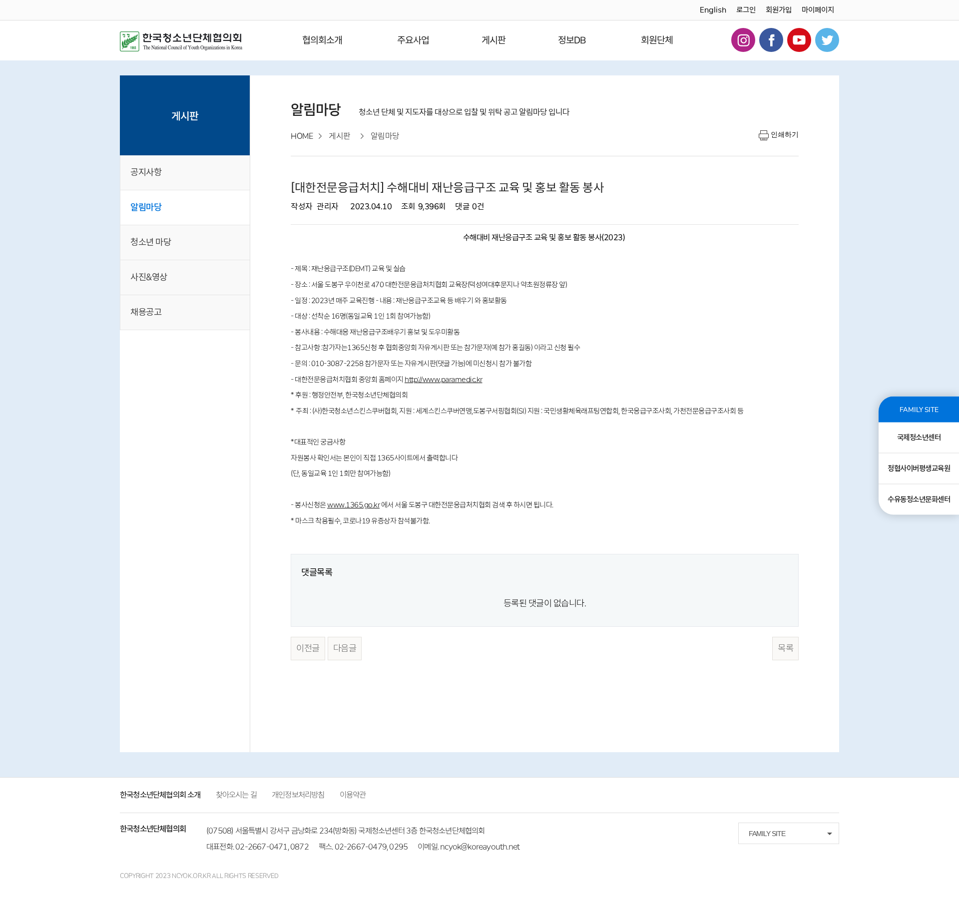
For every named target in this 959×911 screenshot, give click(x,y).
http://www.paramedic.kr (443, 380)
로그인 (746, 10)
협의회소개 (322, 40)
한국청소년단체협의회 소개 (160, 795)
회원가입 (779, 10)
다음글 (345, 648)
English (713, 10)
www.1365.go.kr (353, 505)
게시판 (493, 40)
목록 (785, 648)
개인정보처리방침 (298, 795)
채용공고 (145, 312)
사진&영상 (148, 277)
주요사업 (413, 40)
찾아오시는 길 (236, 795)
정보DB (572, 40)
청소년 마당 (150, 242)
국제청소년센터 (919, 438)
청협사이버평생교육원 (919, 468)
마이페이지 (818, 10)
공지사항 (145, 172)
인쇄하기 (785, 134)
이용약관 (353, 795)
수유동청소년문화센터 (919, 499)
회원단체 (657, 40)
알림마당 (145, 207)
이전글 (308, 648)
